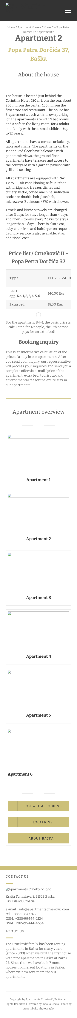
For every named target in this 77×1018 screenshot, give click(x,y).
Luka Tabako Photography (38, 1008)
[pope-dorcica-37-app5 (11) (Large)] (38, 672)
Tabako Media (50, 1004)
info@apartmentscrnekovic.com (44, 909)
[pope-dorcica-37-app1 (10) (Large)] (38, 436)
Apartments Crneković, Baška (44, 999)
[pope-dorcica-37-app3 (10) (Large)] (38, 554)
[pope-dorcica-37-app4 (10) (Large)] (38, 613)
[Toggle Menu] (68, 11)
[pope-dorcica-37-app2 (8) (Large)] (38, 495)
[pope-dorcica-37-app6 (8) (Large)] (38, 731)
